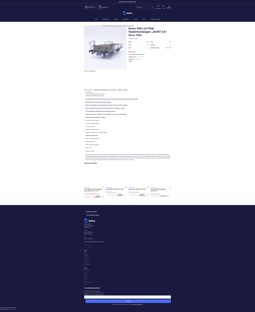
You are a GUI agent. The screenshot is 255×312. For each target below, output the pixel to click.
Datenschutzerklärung (138, 304)
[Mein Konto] (163, 7)
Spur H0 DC (86, 259)
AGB (85, 284)
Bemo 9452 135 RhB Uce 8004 (114, 189)
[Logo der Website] (127, 13)
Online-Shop (86, 270)
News (85, 279)
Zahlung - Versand (88, 281)
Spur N (85, 252)
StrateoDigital (12, 309)
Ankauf (85, 272)
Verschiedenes (87, 264)
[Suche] (152, 7)
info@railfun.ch (104, 7)
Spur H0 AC (86, 257)
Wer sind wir (86, 275)
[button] (127, 2)
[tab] (88, 90)
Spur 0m (86, 261)
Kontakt (85, 277)
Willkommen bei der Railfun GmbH (127, 1)
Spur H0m (86, 255)
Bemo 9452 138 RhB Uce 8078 (137, 189)
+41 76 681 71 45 (91, 7)
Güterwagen (137, 59)
